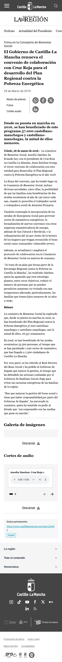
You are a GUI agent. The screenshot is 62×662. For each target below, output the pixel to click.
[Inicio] (31, 587)
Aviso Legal (33, 639)
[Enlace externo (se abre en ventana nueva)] (25, 655)
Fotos (10, 105)
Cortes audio (14, 111)
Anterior (45, 494)
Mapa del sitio (11, 646)
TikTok (19, 602)
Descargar (28, 443)
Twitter (43, 602)
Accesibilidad (28, 646)
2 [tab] (15, 494)
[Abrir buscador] (55, 5)
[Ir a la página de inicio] (31, 5)
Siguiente (52, 494)
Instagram (11, 602)
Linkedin (27, 609)
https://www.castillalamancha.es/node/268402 (30, 528)
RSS (35, 609)
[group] (30, 478)
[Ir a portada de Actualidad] (31, 19)
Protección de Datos (14, 639)
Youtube (27, 602)
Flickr (51, 602)
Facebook (35, 602)
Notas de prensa (16, 99)
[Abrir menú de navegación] (7, 5)
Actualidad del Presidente (35, 31)
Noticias (9, 31)
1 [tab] (11, 494)
